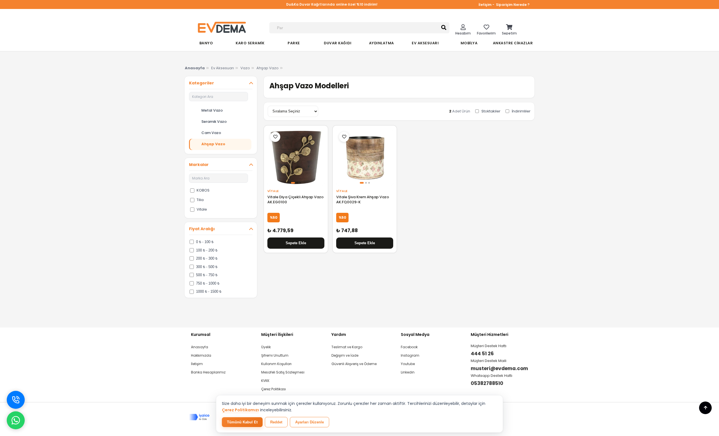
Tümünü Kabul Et (242, 422)
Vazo (245, 68)
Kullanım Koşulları (276, 363)
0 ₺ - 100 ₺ (204, 242)
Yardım (338, 334)
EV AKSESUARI (425, 43)
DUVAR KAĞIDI (337, 43)
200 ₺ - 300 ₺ (206, 258)
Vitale (202, 209)
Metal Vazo (212, 110)
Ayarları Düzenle (309, 422)
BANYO (206, 43)
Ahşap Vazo (267, 68)
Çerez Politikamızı (240, 410)
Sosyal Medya (415, 334)
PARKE (294, 43)
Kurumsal (200, 334)
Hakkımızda (201, 355)
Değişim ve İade (344, 355)
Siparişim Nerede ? (512, 4)
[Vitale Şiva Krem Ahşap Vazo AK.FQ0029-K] (364, 157)
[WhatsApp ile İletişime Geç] (16, 420)
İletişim (197, 363)
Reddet (276, 422)
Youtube (408, 363)
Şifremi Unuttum (274, 355)
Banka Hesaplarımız (208, 372)
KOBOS (203, 190)
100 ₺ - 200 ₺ (206, 250)
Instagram (410, 355)
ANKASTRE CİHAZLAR (513, 43)
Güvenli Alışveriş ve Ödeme (354, 363)
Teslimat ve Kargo (346, 347)
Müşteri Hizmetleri (489, 334)
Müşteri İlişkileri (277, 334)
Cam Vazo (211, 132)
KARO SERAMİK (250, 43)
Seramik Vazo (214, 121)
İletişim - (487, 4)
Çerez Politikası (273, 389)
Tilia (200, 199)
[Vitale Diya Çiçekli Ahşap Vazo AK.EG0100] (295, 157)
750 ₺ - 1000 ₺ (207, 283)
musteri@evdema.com (499, 368)
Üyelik (266, 347)
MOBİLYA (469, 43)
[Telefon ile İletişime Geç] (16, 400)
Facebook (409, 347)
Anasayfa (199, 347)
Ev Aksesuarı (222, 68)
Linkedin (408, 372)
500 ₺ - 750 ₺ (206, 275)
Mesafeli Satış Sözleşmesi (282, 372)
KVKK (265, 380)
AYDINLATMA (381, 43)
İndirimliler (521, 111)
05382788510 (487, 383)
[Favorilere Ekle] (275, 137)
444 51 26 (482, 353)
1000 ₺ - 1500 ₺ (208, 291)
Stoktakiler (490, 111)
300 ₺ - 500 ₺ (206, 267)
